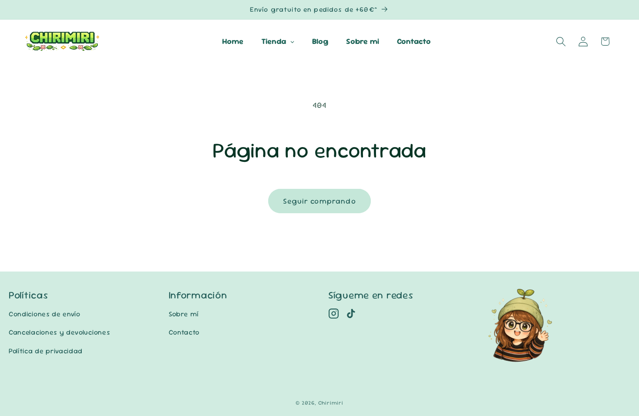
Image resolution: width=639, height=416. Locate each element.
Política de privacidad (46, 351)
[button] (561, 41)
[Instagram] (333, 313)
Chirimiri (330, 402)
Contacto (184, 332)
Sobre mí (184, 314)
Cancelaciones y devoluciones (59, 332)
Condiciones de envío (44, 314)
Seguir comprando (319, 201)
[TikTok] (351, 313)
